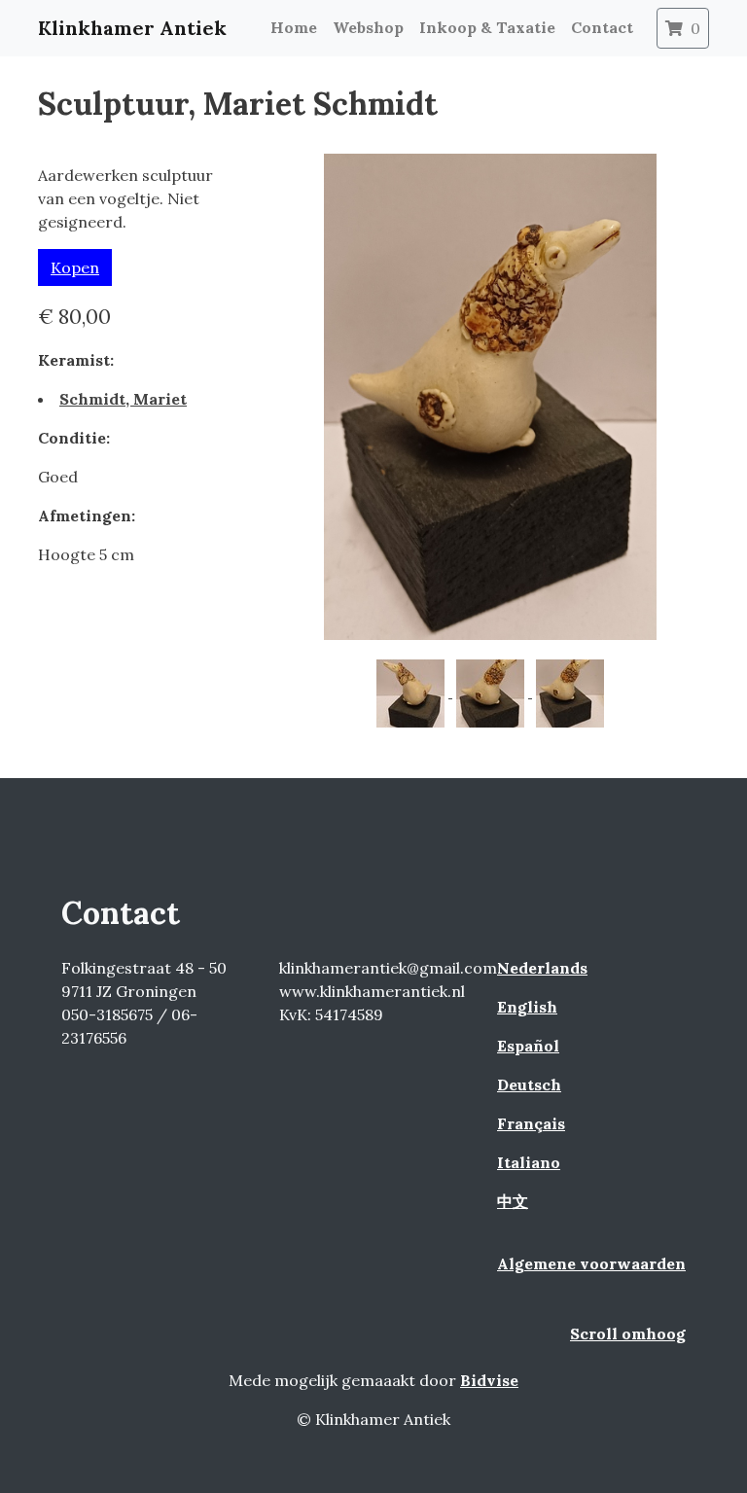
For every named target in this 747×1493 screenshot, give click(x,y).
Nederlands (542, 968)
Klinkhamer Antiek (132, 28)
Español (528, 1045)
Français (531, 1123)
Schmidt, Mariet (123, 399)
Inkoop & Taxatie (487, 27)
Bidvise (489, 1380)
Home (293, 27)
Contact (602, 27)
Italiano (528, 1162)
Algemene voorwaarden (591, 1263)
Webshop (368, 27)
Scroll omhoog (628, 1333)
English (527, 1006)
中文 (512, 1201)
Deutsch (529, 1084)
